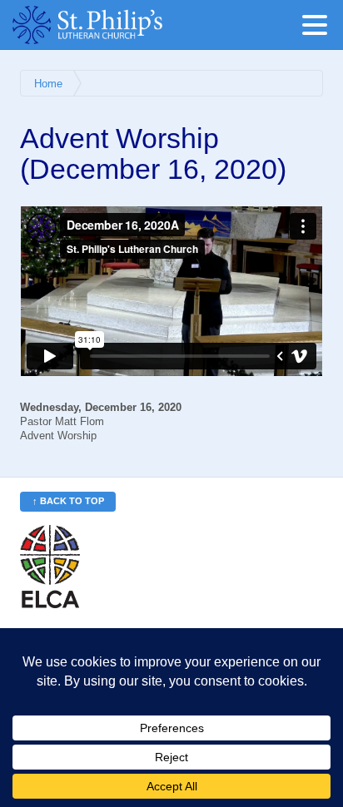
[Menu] (319, 28)
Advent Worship (58, 436)
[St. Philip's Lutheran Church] (112, 25)
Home (48, 84)
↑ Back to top (68, 501)
